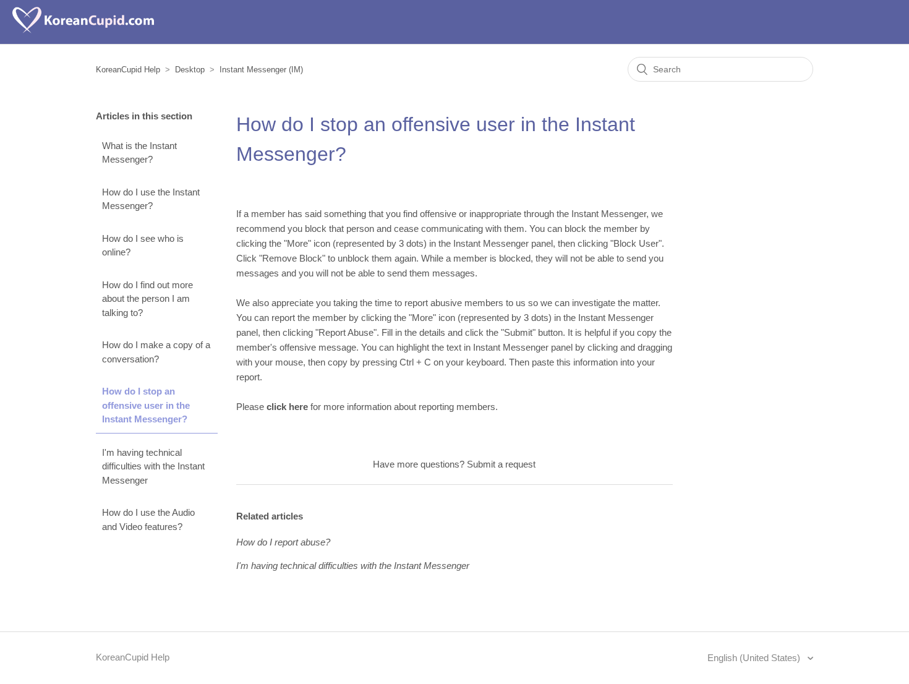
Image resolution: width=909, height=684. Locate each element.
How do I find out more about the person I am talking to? (147, 299)
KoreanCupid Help (128, 69)
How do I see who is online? (143, 245)
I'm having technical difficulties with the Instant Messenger (153, 466)
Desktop (190, 69)
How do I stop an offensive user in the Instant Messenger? (146, 405)
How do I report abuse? (283, 542)
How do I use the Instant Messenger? (151, 199)
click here (287, 406)
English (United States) (755, 657)
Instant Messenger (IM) (261, 69)
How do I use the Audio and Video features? (148, 519)
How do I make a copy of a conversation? (156, 352)
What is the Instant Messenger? (139, 152)
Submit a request (501, 464)
